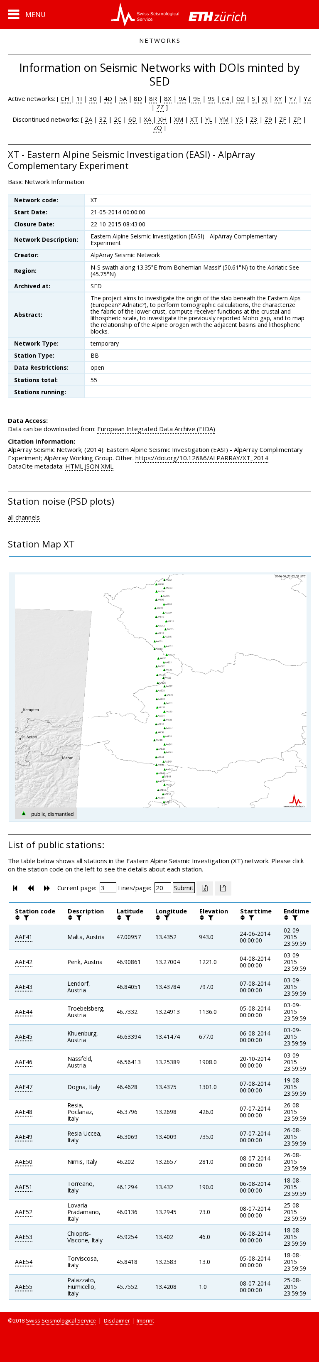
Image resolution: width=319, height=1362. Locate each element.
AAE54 (23, 1262)
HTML (74, 466)
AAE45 (23, 1037)
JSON (92, 466)
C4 (225, 98)
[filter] (25, 917)
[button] (27, 14)
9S (211, 98)
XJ (264, 98)
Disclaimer (117, 1320)
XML (107, 466)
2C (117, 119)
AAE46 (23, 1062)
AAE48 (23, 1112)
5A (123, 98)
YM (223, 119)
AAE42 (23, 962)
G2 (240, 98)
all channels (24, 517)
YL (208, 119)
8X (168, 98)
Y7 (293, 98)
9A (181, 98)
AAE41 (23, 937)
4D (108, 98)
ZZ (160, 107)
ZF (282, 119)
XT (194, 119)
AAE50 (23, 1162)
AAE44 (23, 1012)
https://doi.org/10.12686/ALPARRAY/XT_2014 (201, 458)
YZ (307, 98)
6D (132, 119)
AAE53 (23, 1237)
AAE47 (23, 1087)
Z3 (254, 119)
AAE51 (23, 1187)
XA (148, 119)
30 (93, 98)
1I (79, 98)
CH (66, 98)
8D (138, 98)
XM (178, 119)
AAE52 (23, 1212)
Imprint (145, 1320)
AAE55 (23, 1287)
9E (196, 98)
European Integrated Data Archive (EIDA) (156, 429)
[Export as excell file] (204, 888)
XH (162, 119)
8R (153, 98)
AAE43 (23, 987)
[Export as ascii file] (223, 888)
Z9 (268, 119)
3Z (103, 119)
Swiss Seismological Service (61, 1320)
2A (88, 119)
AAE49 (23, 1137)
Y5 (239, 119)
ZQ (157, 127)
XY (278, 98)
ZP (297, 119)
